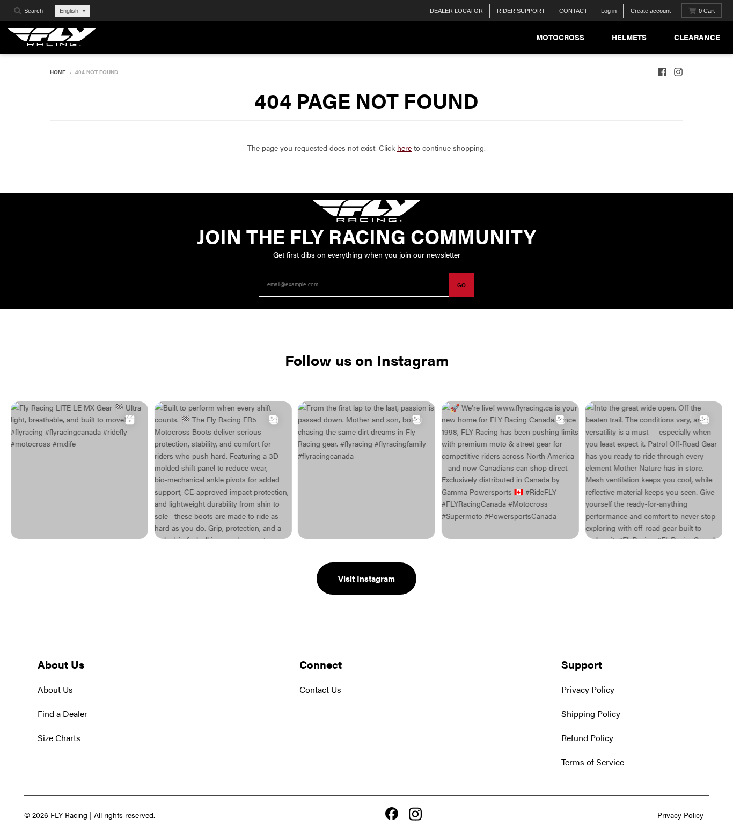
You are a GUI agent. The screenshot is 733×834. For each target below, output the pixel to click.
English (69, 11)
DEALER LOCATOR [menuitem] (456, 11)
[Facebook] (391, 814)
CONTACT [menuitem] (573, 11)
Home (58, 72)
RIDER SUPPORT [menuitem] (521, 11)
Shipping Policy (590, 713)
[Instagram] (415, 815)
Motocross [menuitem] (560, 37)
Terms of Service (592, 762)
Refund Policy (587, 737)
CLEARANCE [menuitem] (697, 37)
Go (461, 285)
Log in (609, 11)
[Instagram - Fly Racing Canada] (678, 72)
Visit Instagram (366, 578)
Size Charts (59, 737)
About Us (55, 689)
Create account (651, 11)
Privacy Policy (587, 689)
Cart (707, 11)
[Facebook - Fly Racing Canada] (662, 72)
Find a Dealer (62, 713)
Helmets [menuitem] (629, 37)
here (404, 147)
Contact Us (320, 689)
